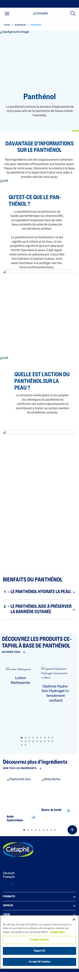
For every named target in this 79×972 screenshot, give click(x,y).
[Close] (74, 919)
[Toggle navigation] (7, 14)
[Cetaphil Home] (40, 13)
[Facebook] (5, 883)
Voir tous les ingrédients (20, 768)
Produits (9, 896)
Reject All (39, 951)
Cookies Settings (39, 940)
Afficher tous (11, 652)
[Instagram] (12, 883)
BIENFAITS (23, 126)
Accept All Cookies (39, 962)
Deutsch (9, 873)
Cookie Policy (57, 932)
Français (9, 877)
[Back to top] (72, 829)
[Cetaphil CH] (18, 849)
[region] (39, 942)
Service (8, 905)
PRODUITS (52, 126)
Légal (6, 914)
